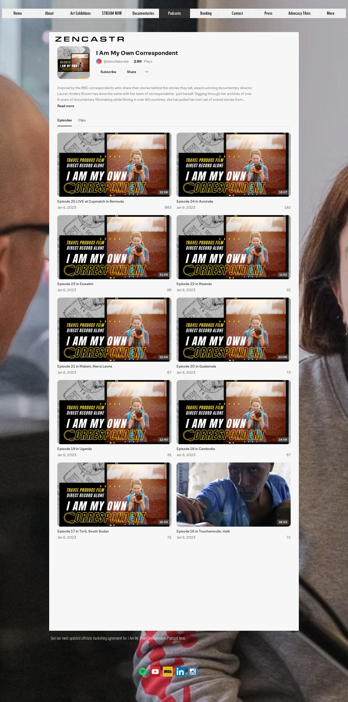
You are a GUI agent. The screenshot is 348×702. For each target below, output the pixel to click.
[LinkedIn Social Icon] (180, 672)
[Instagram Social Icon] (193, 672)
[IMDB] (168, 672)
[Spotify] (143, 672)
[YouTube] (155, 672)
